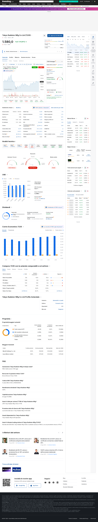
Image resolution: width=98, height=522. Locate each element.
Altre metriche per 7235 (57, 107)
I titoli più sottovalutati (73, 191)
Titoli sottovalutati (85, 6)
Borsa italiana (21, 6)
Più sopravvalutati (79, 194)
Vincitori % (75, 122)
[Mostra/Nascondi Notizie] (34, 64)
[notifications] (92, 1)
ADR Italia (52, 6)
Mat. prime (73, 36)
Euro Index (69, 66)
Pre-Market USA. (28, 6)
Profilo (10, 60)
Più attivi (69, 122)
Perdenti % (81, 122)
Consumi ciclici (59, 303)
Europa (63, 6)
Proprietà (15, 60)
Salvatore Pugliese (53, 454)
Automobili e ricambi (58, 300)
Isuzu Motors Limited (8, 354)
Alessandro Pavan (21, 456)
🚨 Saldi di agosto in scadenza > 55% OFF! (68, 1)
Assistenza (84, 484)
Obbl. (79, 36)
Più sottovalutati (70, 194)
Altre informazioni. (24, 51)
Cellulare (65, 481)
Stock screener (56, 4)
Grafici (11, 57)
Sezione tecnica (25, 57)
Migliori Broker (71, 147)
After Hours (35, 6)
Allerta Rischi (93, 518)
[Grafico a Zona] (6, 64)
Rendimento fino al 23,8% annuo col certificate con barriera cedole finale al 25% (52, 441)
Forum (33, 57)
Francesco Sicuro (21, 442)
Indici (68, 36)
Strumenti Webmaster (68, 487)
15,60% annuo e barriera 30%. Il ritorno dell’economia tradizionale (52, 451)
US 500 (68, 59)
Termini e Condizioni (72, 518)
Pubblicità (84, 481)
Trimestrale (11, 230)
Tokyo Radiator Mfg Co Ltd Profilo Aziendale (20, 297)
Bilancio (17, 57)
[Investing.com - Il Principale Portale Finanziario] (8, 1)
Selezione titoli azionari (12, 6)
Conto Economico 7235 (12, 227)
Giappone (60, 309)
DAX (68, 54)
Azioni (4, 6)
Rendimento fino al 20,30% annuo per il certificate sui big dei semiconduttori (20, 440)
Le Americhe (57, 6)
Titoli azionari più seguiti (74, 167)
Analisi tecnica (8, 141)
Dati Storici (21, 60)
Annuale (4, 230)
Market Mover (71, 118)
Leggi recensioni (88, 155)
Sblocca (60, 41)
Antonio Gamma (52, 444)
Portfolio (65, 484)
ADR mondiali (46, 6)
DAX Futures (70, 57)
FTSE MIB (69, 52)
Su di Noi (84, 478)
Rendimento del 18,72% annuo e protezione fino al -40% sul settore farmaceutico (19, 452)
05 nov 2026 (39, 128)
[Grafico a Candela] (4, 64)
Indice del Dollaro (71, 63)
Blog (64, 478)
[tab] (5, 146)
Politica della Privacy (83, 518)
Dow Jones (69, 61)
